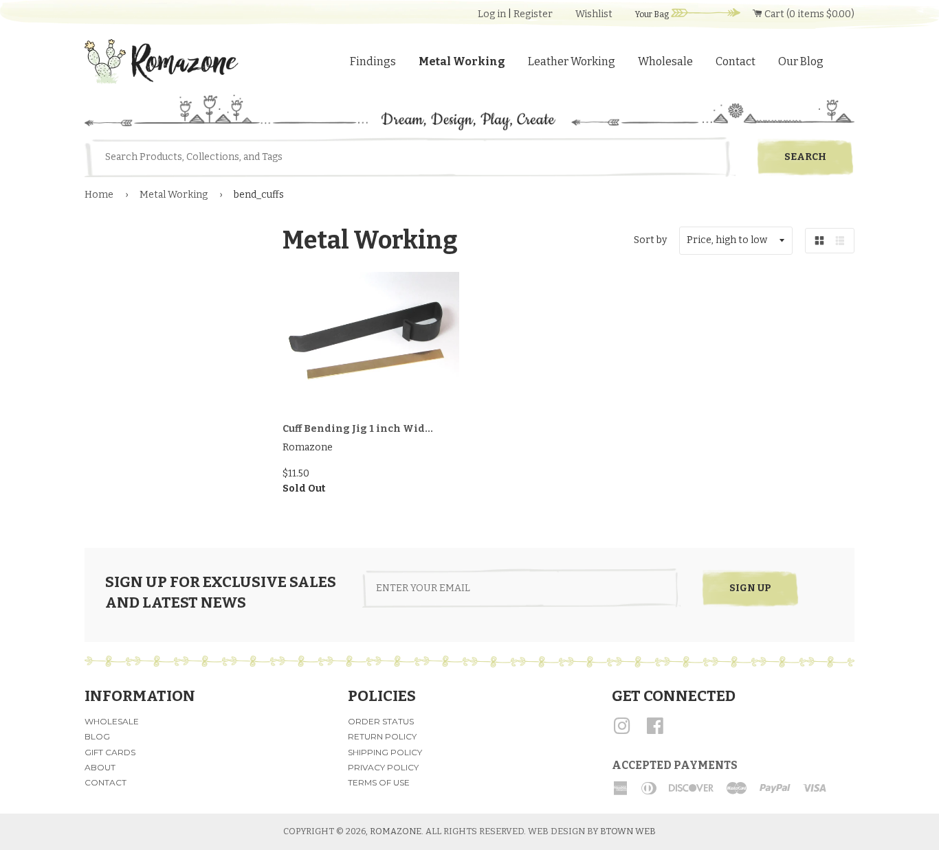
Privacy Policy (383, 767)
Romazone (395, 831)
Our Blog (801, 61)
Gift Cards (110, 752)
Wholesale (665, 61)
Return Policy (382, 736)
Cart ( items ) (808, 14)
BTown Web (628, 831)
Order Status (381, 721)
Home (99, 194)
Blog (97, 736)
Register (533, 14)
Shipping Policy (385, 752)
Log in (492, 14)
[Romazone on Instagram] (622, 731)
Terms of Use (379, 782)
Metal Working (462, 61)
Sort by (650, 240)
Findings (373, 61)
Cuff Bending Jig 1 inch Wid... (358, 429)
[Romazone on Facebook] (655, 731)
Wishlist (593, 14)
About (100, 767)
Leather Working (571, 61)
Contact (735, 61)
